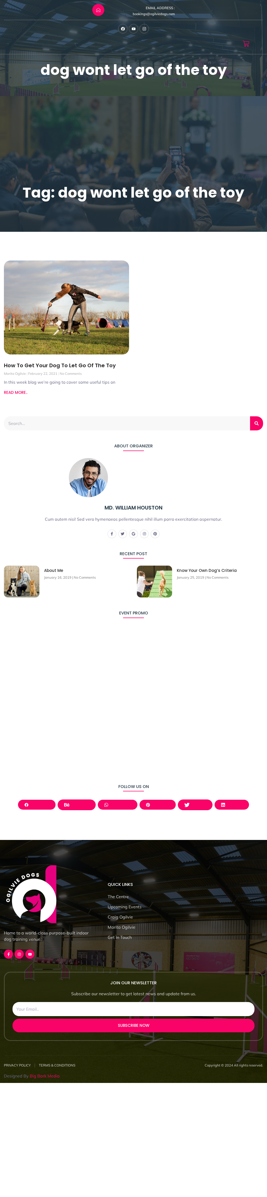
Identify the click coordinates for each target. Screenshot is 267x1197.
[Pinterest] (155, 534)
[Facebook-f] (111, 534)
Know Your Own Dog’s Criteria (207, 570)
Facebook (38, 804)
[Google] (133, 534)
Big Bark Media (45, 1076)
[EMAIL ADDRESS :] (98, 10)
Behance (80, 804)
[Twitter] (122, 534)
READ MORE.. (15, 392)
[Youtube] (133, 28)
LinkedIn (233, 804)
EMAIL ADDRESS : (160, 8)
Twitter (198, 804)
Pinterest (159, 804)
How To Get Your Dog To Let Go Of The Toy (60, 365)
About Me (53, 570)
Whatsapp (119, 804)
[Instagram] (144, 28)
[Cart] (246, 43)
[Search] (256, 423)
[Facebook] (123, 28)
